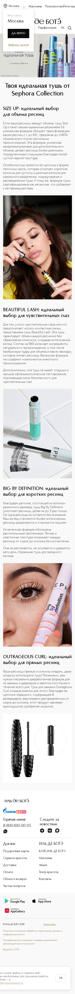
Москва (13, 6)
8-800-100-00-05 (17, 826)
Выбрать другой (18, 45)
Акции (43, 865)
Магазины (35, 6)
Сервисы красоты (15, 858)
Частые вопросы (14, 886)
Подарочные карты (16, 851)
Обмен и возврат (15, 879)
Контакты (45, 879)
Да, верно (18, 33)
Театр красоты (48, 872)
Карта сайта (50, 924)
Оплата (8, 872)
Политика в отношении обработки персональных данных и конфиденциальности (32, 933)
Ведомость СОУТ (11, 949)
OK (60, 978)
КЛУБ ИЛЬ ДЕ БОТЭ (52, 851)
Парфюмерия (47, 27)
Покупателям (54, 6)
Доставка (9, 865)
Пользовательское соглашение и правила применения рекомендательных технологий (30, 942)
